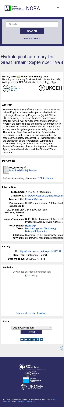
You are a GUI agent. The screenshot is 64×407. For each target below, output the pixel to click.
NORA (33, 8)
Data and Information (36, 231)
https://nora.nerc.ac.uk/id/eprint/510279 (40, 251)
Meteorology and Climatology (40, 228)
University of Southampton (25, 402)
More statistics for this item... (31, 313)
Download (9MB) (18, 170)
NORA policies (45, 178)
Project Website (33, 199)
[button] (61, 348)
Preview (33, 170)
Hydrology (30, 225)
